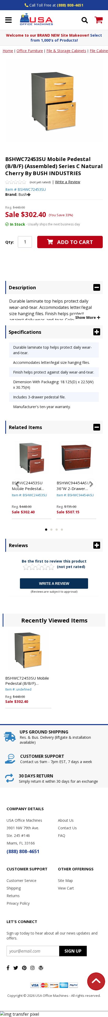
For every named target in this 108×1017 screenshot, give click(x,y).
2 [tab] (51, 530)
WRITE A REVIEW (54, 583)
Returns (13, 895)
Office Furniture (30, 50)
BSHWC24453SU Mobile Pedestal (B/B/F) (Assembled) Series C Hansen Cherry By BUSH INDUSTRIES (30, 486)
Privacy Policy (18, 903)
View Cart (66, 888)
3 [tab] (57, 530)
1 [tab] (46, 530)
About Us (66, 820)
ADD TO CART (75, 242)
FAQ (61, 835)
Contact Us (67, 827)
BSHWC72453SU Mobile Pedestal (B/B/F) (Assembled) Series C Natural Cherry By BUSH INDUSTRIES (27, 680)
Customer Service (21, 880)
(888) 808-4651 (70, 5)
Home (8, 50)
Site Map (65, 880)
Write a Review (67, 181)
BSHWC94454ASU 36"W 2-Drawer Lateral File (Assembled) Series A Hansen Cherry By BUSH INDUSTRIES (76, 486)
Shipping (14, 888)
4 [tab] (62, 530)
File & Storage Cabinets (66, 50)
